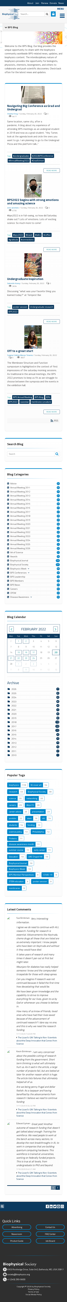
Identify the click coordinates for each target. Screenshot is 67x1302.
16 (58, 556)
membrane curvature (41, 401)
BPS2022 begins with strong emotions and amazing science (33, 186)
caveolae (24, 401)
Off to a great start (33, 337)
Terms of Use (33, 1291)
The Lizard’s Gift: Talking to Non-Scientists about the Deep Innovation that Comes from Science (36, 1040)
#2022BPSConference (42, 155)
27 (58, 536)
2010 (13, 755)
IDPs (48, 397)
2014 (13, 738)
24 (58, 581)
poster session (20, 306)
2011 (13, 751)
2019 (13, 718)
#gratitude (13, 239)
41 (58, 512)
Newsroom (17, 1234)
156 (57, 560)
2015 (13, 734)
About (30, 3)
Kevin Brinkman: (24, 1051)
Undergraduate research (41, 306)
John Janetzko (13, 207)
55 (58, 585)
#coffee (47, 234)
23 (26, 658)
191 (57, 564)
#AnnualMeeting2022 (19, 160)
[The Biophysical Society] (11, 14)
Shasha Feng (12, 113)
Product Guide (16, 1240)
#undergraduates (21, 155)
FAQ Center (50, 1234)
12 (58, 576)
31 (58, 495)
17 (58, 552)
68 (58, 568)
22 (58, 593)
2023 (13, 701)
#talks (38, 234)
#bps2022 (18, 234)
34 (58, 491)
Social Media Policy (34, 1294)
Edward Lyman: (23, 1123)
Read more (51, 170)
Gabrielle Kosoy (13, 283)
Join (37, 3)
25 (58, 520)
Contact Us (50, 1227)
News (61, 3)
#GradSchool (38, 160)
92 (58, 589)
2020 (13, 713)
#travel (29, 234)
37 (58, 508)
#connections (27, 239)
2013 (13, 742)
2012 (13, 746)
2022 (13, 705)
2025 (13, 693)
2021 (13, 709)
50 (58, 597)
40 (58, 487)
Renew (44, 3)
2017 (13, 726)
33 (58, 504)
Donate (53, 3)
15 (18, 652)
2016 (13, 730)
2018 (13, 722)
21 (11, 658)
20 (58, 483)
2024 (13, 697)
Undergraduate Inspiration (33, 265)
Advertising (17, 1227)
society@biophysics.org (18, 1274)
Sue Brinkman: (23, 918)
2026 (13, 689)
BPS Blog (39, 397)
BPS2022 (13, 311)
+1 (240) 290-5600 (16, 1279)
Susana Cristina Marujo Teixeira (20, 355)
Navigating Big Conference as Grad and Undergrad (33, 95)
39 (58, 516)
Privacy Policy (33, 1289)
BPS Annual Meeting (22, 397)
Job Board (50, 1240)
